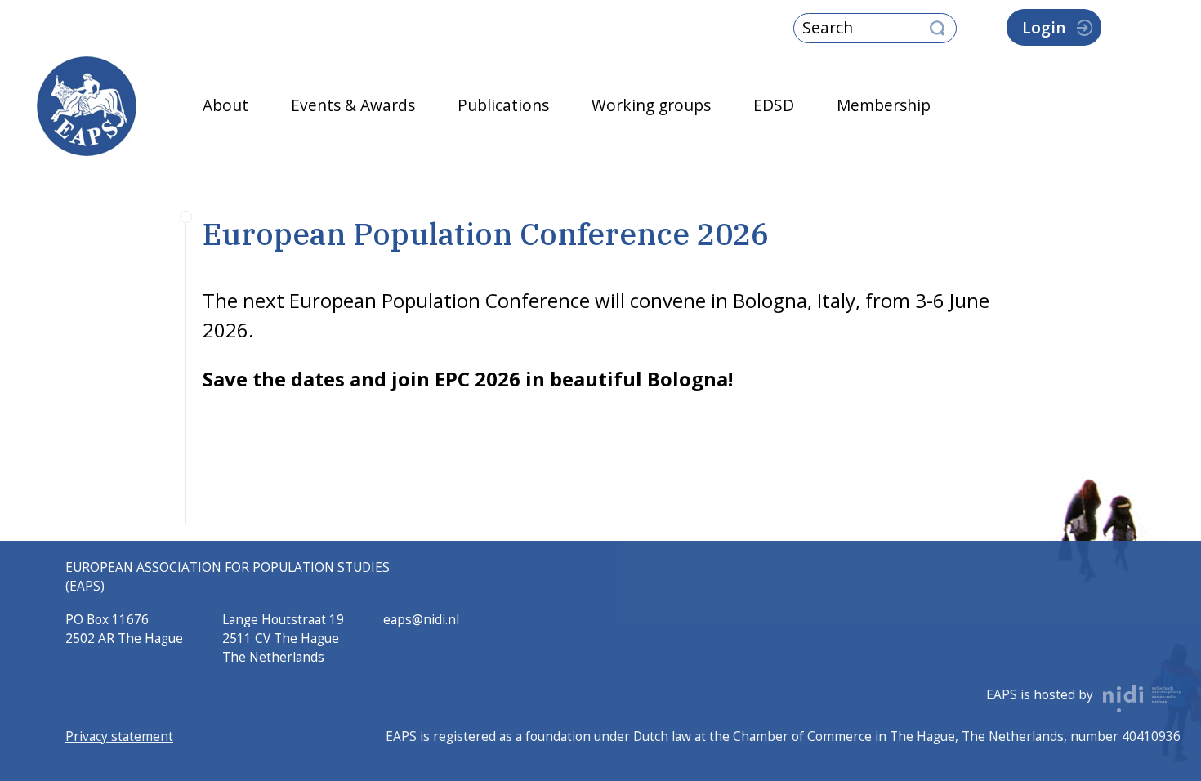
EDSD (773, 105)
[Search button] (937, 29)
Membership (884, 105)
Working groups (651, 105)
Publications (503, 105)
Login (1044, 27)
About (225, 105)
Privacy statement (119, 736)
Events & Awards (353, 105)
